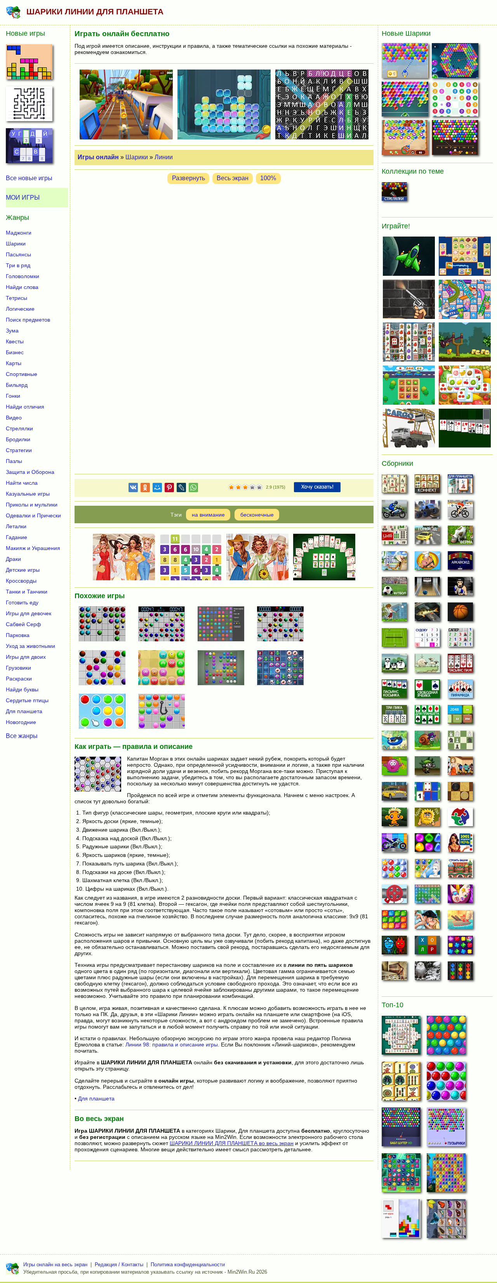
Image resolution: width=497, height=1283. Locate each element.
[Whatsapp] (193, 489)
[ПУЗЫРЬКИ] (446, 1083)
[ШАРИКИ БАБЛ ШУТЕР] (446, 1037)
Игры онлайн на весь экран (55, 1264)
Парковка (18, 635)
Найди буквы (22, 689)
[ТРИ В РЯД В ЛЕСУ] (401, 1175)
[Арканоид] (460, 562)
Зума (12, 330)
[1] (231, 487)
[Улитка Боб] (427, 742)
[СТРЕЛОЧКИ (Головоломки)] (29, 106)
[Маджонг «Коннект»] (427, 486)
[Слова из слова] (427, 947)
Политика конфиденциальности (188, 1264)
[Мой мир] (157, 489)
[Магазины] (460, 768)
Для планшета (96, 1098)
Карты (13, 363)
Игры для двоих (26, 657)
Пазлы (14, 461)
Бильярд (17, 385)
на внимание (208, 515)
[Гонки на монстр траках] (427, 511)
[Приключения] (427, 973)
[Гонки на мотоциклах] (394, 511)
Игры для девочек (28, 613)
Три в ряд (18, 265)
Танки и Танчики (26, 591)
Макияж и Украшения (33, 548)
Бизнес (15, 352)
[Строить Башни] (460, 870)
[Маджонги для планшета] (460, 486)
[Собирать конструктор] (394, 844)
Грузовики (18, 668)
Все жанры (22, 736)
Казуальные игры (28, 494)
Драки (13, 559)
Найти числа (22, 483)
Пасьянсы (18, 254)
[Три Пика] (394, 716)
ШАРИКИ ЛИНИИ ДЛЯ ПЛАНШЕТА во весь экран (232, 1143)
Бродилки (18, 439)
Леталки (16, 526)
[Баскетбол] (460, 614)
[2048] (460, 716)
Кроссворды (21, 581)
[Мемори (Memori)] (427, 793)
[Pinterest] (169, 489)
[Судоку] (427, 639)
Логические (20, 309)
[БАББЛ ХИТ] (406, 62)
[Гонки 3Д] (427, 537)
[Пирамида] (460, 691)
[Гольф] (394, 614)
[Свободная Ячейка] (427, 691)
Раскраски (19, 678)
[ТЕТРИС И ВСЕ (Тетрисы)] (29, 64)
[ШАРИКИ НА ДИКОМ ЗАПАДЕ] (456, 139)
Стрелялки (19, 428)
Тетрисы (16, 298)
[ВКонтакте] (133, 489)
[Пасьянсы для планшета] (427, 716)
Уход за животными (30, 646)
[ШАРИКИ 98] (224, 668)
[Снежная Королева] (427, 870)
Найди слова (22, 287)
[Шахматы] (460, 742)
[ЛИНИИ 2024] (105, 668)
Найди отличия (25, 407)
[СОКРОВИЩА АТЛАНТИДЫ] (446, 1175)
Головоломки (22, 276)
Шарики (136, 157)
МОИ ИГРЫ (23, 197)
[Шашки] (460, 793)
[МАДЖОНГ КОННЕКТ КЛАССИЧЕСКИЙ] (401, 1083)
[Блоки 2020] (394, 921)
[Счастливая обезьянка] (394, 819)
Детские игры (23, 570)
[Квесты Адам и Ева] (427, 819)
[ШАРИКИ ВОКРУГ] (456, 62)
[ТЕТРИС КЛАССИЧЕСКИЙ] (401, 1221)
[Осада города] (427, 768)
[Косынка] (394, 691)
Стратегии (19, 450)
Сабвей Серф (23, 624)
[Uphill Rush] (394, 742)
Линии (164, 157)
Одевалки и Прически (33, 515)
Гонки (13, 396)
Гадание (16, 537)
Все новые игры (29, 178)
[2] (235, 487)
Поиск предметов (28, 320)
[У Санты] (394, 870)
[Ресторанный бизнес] (427, 562)
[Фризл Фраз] (394, 768)
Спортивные (21, 374)
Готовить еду (22, 602)
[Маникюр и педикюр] (460, 896)
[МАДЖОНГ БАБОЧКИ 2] (446, 1221)
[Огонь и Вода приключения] (394, 947)
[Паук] (460, 665)
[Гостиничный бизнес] (394, 562)
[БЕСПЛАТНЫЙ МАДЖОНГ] (401, 1037)
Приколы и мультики (31, 504)
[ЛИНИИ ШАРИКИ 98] (224, 624)
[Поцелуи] (427, 921)
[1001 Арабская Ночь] (460, 844)
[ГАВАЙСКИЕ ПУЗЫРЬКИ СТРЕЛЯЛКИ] (406, 139)
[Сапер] (460, 639)
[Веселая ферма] (460, 537)
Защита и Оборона (30, 472)
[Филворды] (427, 896)
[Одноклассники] (145, 489)
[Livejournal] (181, 489)
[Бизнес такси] (394, 793)
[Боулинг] (427, 588)
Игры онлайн (98, 157)
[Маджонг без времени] (394, 537)
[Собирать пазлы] (460, 819)
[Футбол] (394, 588)
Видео (14, 417)
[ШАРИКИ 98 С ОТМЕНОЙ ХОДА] (164, 624)
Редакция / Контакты (119, 1264)
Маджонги (18, 233)
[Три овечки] (427, 665)
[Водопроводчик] (394, 896)
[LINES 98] (105, 624)
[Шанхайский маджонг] (394, 486)
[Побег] (394, 973)
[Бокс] (460, 588)
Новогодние (21, 722)
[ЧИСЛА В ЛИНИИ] (456, 101)
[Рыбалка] (427, 614)
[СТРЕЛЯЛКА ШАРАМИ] (406, 101)
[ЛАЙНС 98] (283, 624)
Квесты (15, 341)
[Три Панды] (394, 665)
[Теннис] (394, 639)
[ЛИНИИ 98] (164, 668)
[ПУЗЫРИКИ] (446, 1129)
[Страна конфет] (427, 844)
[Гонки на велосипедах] (460, 511)
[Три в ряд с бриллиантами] (460, 947)
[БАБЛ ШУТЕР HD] (401, 1129)
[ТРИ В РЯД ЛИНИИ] (105, 712)
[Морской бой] (460, 921)
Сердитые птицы (27, 700)
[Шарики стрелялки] (394, 193)
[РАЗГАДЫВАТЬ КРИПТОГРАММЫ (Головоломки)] (29, 148)
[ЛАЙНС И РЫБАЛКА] (164, 712)
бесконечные (257, 515)
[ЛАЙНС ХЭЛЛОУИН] (283, 668)
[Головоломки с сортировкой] (460, 973)
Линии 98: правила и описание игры (171, 1044)
